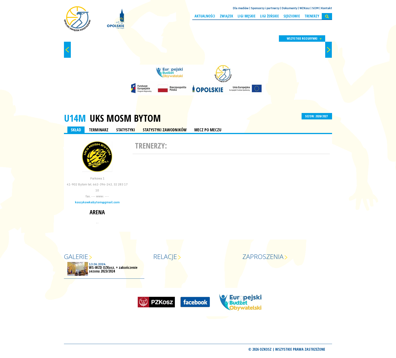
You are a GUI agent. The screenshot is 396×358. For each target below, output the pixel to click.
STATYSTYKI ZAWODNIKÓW (165, 129)
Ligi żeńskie (269, 16)
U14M (75, 117)
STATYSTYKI (125, 129)
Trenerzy (312, 16)
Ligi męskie (247, 16)
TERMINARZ (98, 129)
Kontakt (326, 8)
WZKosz (305, 8)
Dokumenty (289, 8)
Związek (226, 16)
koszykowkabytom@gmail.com (97, 202)
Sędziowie (291, 16)
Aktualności (205, 16)
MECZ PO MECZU (207, 129)
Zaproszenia (262, 256)
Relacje (165, 256)
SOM (315, 8)
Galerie (76, 256)
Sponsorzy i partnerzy (265, 8)
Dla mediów (241, 8)
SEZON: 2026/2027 (316, 116)
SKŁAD (76, 129)
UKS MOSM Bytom (125, 118)
